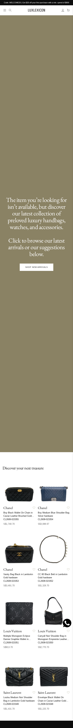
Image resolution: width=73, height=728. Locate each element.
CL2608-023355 (11, 519)
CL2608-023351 (11, 642)
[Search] (10, 10)
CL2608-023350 (45, 642)
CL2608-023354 (45, 519)
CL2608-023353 (11, 581)
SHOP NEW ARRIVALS (36, 267)
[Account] (62, 10)
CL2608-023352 (45, 581)
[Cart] (68, 10)
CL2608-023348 (45, 704)
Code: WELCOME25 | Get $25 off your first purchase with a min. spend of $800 (36, 3)
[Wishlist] (34, 507)
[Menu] (4, 10)
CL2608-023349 (11, 704)
